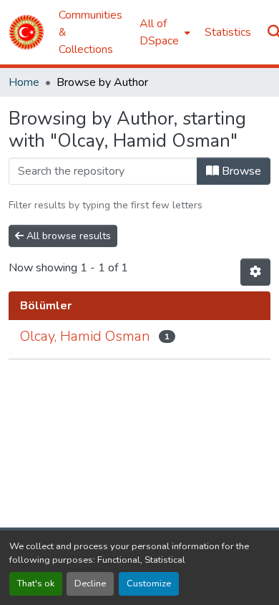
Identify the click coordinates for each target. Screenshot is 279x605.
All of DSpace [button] (159, 32)
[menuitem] (163, 32)
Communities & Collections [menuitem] (90, 32)
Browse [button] (240, 171)
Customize (149, 583)
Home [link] (24, 82)
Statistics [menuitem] (228, 32)
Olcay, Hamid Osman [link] (85, 336)
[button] (26, 32)
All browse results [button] (67, 236)
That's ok (35, 583)
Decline (90, 583)
